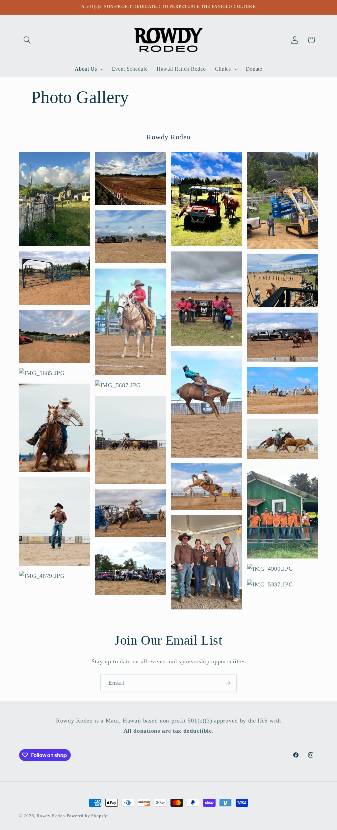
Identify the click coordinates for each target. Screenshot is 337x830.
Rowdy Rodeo (51, 816)
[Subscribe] (228, 683)
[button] (27, 40)
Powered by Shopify (87, 816)
